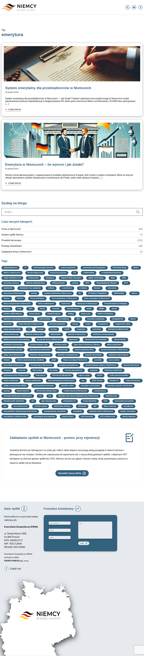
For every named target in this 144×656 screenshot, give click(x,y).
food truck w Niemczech (87, 304)
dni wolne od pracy (11, 283)
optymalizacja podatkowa (40, 350)
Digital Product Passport (71, 278)
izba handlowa (63, 319)
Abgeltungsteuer (10, 268)
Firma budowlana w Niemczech (64, 298)
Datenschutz (33, 278)
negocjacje (73, 339)
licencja (54, 329)
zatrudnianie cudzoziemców (15, 416)
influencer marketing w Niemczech (18, 319)
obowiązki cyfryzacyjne (13, 345)
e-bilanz (51, 288)
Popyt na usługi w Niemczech (75, 360)
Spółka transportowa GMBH (15, 386)
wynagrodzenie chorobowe (55, 411)
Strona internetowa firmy (46, 391)
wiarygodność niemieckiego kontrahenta (20, 411)
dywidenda (8, 288)
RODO (99, 375)
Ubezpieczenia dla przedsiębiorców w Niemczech (78, 396)
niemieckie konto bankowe (96, 339)
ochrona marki (61, 345)
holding (71, 314)
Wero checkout (110, 406)
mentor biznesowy (11, 334)
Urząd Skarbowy (89, 401)
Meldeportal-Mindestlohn (118, 329)
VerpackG (82, 406)
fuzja (19, 309)
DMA (124, 278)
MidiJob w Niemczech (34, 334)
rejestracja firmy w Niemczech (16, 375)
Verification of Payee (62, 406)
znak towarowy (87, 416)
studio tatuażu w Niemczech (75, 391)
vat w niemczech (20, 406)
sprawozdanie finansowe (44, 386)
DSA (126, 283)
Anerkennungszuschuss (43, 268)
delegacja (50, 278)
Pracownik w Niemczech (14, 365)
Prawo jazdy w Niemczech (41, 365)
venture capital (40, 406)
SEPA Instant (97, 381)
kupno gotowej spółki (12, 329)
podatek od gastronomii (118, 355)
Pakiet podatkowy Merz (84, 350)
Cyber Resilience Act (12, 278)
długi (113, 278)
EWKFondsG (119, 293)
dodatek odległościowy (35, 283)
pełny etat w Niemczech (13, 355)
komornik (7, 324)
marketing (97, 329)
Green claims (34, 314)
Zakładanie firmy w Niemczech (16, 252)
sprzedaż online (67, 386)
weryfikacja (128, 406)
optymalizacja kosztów (13, 350)
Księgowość (103, 324)
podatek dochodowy (93, 355)
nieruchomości (120, 339)
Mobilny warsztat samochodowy (17, 339)
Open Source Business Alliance (87, 345)
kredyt (88, 324)
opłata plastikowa (114, 345)
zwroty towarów (128, 416)
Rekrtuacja (40, 375)
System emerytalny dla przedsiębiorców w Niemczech (48, 88)
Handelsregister (54, 314)
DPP (87, 283)
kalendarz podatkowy (95, 319)
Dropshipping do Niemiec (106, 283)
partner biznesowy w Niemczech (114, 350)
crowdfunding (88, 273)
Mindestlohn (56, 334)
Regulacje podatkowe (113, 370)
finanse (7, 298)
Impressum (85, 314)
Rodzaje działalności (11, 246)
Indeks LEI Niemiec (105, 314)
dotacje (75, 283)
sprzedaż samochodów (90, 386)
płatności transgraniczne (68, 355)
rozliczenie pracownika (119, 375)
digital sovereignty (96, 278)
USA (105, 401)
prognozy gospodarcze (68, 365)
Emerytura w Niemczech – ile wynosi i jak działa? (44, 164)
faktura (134, 293)
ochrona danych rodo (38, 345)
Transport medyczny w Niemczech (18, 396)
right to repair (84, 375)
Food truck (65, 304)
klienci (133, 319)
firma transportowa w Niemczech (17, 304)
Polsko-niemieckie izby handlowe (30, 360)
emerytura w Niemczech (14, 293)
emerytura (112, 288)
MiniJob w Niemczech (77, 334)
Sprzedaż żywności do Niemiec (119, 386)
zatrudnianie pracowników (44, 416)
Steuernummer (23, 391)
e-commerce (67, 288)
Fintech (20, 298)
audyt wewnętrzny (68, 268)
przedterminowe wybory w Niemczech (100, 365)
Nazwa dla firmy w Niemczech (49, 339)
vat (5, 406)
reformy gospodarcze (73, 370)
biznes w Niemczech (12, 273)
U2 (40, 396)
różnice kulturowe (11, 381)
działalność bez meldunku (30, 288)
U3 (50, 396)
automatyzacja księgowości (94, 268)
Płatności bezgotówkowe (40, 355)
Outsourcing (62, 350)
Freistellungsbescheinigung (115, 304)
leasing (40, 329)
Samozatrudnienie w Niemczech (61, 381)
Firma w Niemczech (11, 229)
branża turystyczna (58, 273)
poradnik (98, 360)
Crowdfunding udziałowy (111, 273)
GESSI (42, 309)
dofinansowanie (58, 283)
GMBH (101, 309)
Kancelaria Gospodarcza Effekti (18, 554)
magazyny (81, 329)
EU (80, 293)
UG (33, 401)
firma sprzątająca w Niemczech (97, 298)
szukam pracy (100, 391)
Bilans (136, 268)
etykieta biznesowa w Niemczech (57, 293)
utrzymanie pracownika (124, 401)
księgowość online (122, 324)
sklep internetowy (133, 381)
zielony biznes (68, 416)
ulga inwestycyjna (48, 401)
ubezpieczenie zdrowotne (14, 401)
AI (25, 268)
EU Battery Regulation (97, 293)
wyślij (82, 543)
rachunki (21, 370)
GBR (30, 309)
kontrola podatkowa (57, 324)
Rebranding (37, 370)
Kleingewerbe (117, 319)
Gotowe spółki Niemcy (12, 234)
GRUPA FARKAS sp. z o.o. (16, 561)
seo (82, 381)
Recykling (53, 370)
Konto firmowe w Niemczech (30, 324)
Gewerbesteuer (73, 309)
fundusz (7, 309)
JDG (78, 319)
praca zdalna (114, 360)
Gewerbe (55, 309)
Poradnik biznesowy (11, 240)
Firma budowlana (37, 298)
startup (7, 391)
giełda (89, 309)
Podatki (7, 360)
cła (74, 273)
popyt (53, 360)
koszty (75, 324)
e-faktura (83, 288)
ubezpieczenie (111, 396)
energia (34, 293)
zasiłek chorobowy (127, 411)
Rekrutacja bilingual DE (61, 375)
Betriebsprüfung (119, 268)
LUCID (66, 329)
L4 (29, 329)
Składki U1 (114, 381)
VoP (95, 406)
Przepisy (7, 370)
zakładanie (77, 411)
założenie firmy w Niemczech (101, 411)
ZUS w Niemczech (107, 416)
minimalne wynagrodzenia (103, 334)
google (114, 309)
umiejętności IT (69, 401)
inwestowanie (44, 319)
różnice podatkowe (33, 381)
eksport (97, 288)
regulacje (93, 370)
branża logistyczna (35, 273)
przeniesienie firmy (131, 365)
